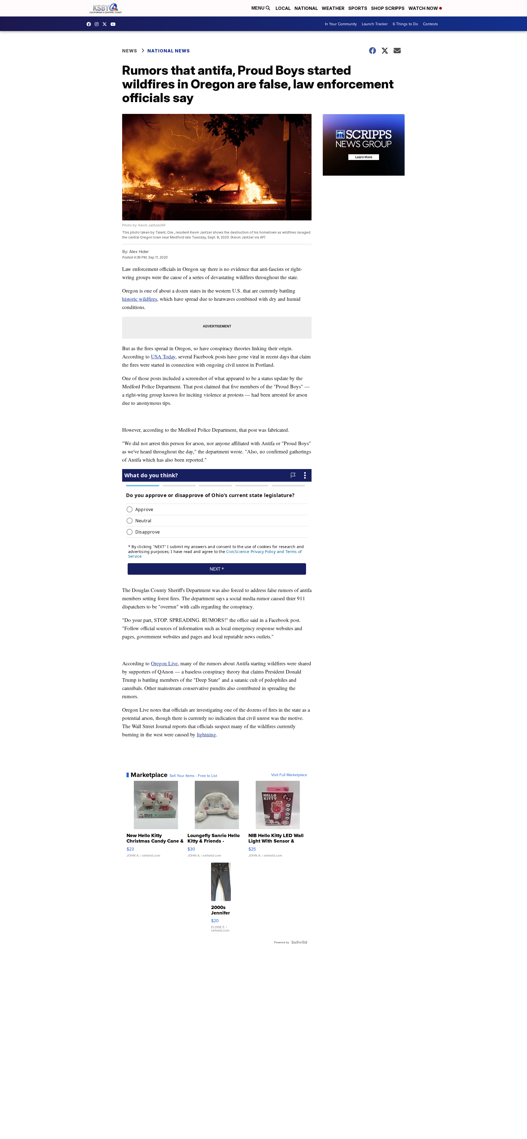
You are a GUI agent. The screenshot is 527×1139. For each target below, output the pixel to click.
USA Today (163, 356)
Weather (333, 8)
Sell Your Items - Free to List (193, 776)
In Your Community (341, 24)
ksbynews (90, 24)
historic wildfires (139, 298)
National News (168, 51)
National (306, 8)
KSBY (106, 24)
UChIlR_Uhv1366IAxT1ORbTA (114, 24)
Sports (357, 8)
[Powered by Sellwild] (299, 942)
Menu (258, 8)
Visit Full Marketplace (289, 775)
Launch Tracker (375, 24)
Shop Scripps (388, 8)
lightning (206, 734)
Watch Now (423, 8)
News (129, 51)
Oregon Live (164, 663)
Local (283, 8)
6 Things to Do (405, 24)
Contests (430, 24)
